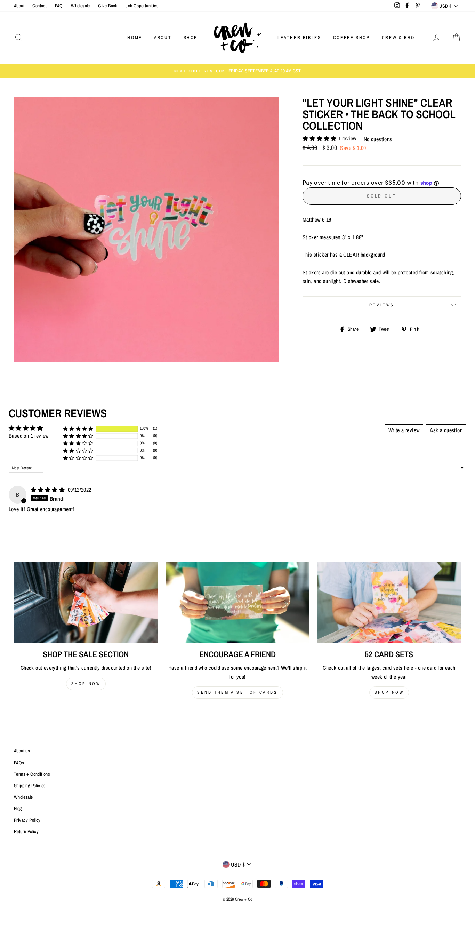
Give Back (108, 5)
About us (22, 751)
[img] (48, 489)
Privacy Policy (27, 820)
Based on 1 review (29, 436)
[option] (237, 71)
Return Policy (26, 831)
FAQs (19, 762)
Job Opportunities (142, 5)
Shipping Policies (30, 785)
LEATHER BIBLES (299, 37)
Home (134, 37)
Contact (39, 5)
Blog (18, 808)
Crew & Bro (398, 37)
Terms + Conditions (32, 774)
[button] (320, 138)
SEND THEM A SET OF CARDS (237, 692)
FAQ (59, 5)
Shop (191, 37)
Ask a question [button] (446, 430)
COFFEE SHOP (351, 37)
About (19, 5)
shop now (86, 683)
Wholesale (80, 5)
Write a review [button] (404, 430)
